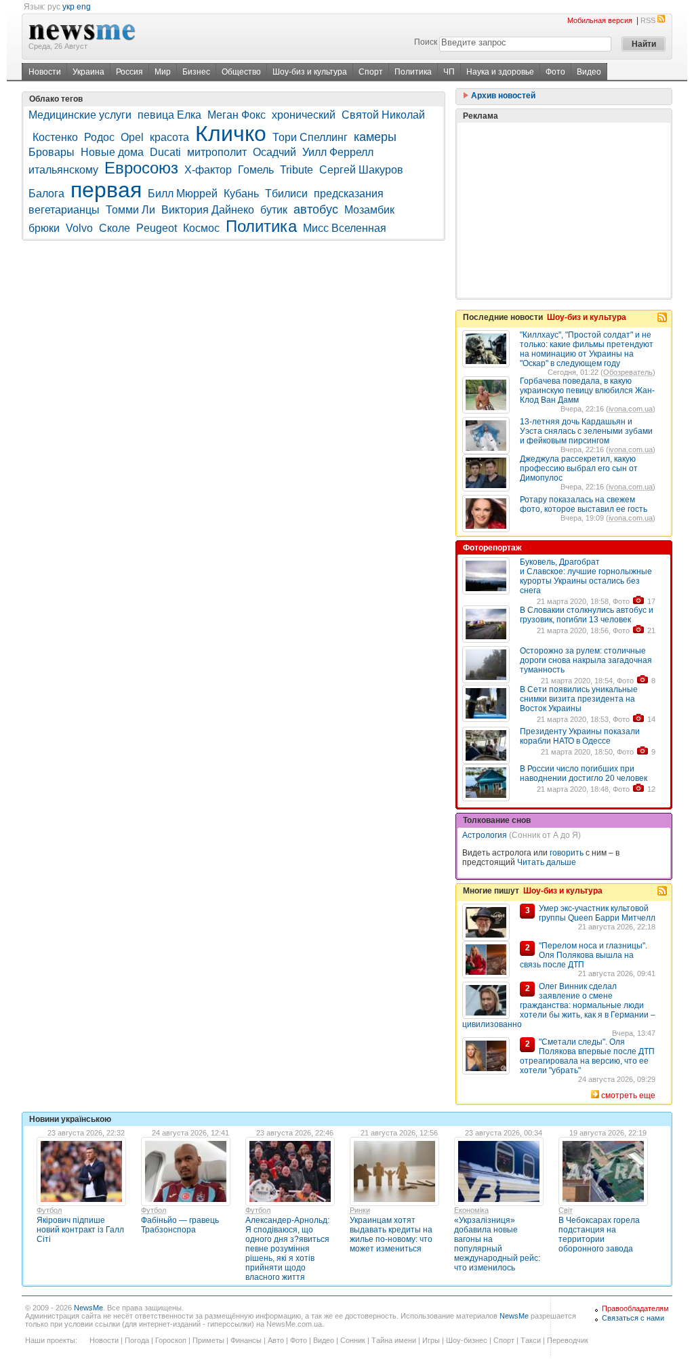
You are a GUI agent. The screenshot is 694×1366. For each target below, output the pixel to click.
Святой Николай (383, 115)
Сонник (352, 1340)
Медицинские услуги (79, 115)
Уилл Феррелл (337, 152)
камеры (375, 137)
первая (106, 190)
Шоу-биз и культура (309, 72)
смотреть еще (628, 1095)
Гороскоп (170, 1340)
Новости (44, 72)
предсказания (349, 193)
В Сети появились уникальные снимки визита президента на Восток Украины (579, 699)
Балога (46, 193)
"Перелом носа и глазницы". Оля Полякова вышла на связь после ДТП (583, 955)
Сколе (114, 228)
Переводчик (567, 1340)
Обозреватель (628, 372)
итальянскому (63, 170)
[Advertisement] (564, 210)
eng (84, 7)
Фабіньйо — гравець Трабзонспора (180, 1225)
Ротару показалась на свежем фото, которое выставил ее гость (583, 504)
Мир (163, 72)
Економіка (471, 1210)
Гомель (256, 170)
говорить (567, 853)
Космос (201, 228)
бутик (273, 210)
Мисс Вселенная (344, 228)
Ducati (165, 152)
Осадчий (274, 152)
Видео (589, 72)
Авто (276, 1340)
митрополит (217, 152)
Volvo (79, 228)
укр (68, 7)
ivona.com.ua (631, 409)
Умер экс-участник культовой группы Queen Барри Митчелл (597, 913)
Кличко (230, 133)
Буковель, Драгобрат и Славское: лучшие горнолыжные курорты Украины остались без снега (586, 576)
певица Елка (169, 115)
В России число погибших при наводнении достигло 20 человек (583, 773)
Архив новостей (502, 95)
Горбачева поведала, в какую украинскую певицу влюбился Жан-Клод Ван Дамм (587, 390)
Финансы (246, 1340)
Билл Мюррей (183, 193)
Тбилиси (286, 193)
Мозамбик (369, 210)
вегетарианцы (64, 210)
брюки (44, 228)
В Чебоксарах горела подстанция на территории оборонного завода (599, 1234)
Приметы (208, 1340)
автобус (315, 209)
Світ (565, 1210)
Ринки (360, 1210)
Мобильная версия (599, 20)
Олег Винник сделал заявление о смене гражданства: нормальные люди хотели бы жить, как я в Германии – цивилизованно (558, 1005)
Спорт (371, 72)
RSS (647, 20)
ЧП (449, 72)
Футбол (49, 1210)
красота (169, 137)
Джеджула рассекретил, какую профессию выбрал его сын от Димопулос (579, 468)
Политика (413, 72)
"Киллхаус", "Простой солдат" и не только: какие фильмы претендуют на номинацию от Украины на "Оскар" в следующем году (586, 349)
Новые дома (112, 152)
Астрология (484, 835)
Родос (99, 137)
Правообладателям (635, 1308)
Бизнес (196, 72)
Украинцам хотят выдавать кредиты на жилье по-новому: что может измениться (391, 1234)
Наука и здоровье (500, 72)
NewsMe (88, 1308)
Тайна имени (393, 1340)
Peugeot (156, 228)
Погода (137, 1340)
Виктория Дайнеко (207, 210)
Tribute (296, 170)
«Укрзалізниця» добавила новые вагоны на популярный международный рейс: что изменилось (497, 1244)
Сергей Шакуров (361, 170)
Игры (431, 1340)
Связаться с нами (633, 1318)
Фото (555, 72)
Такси (530, 1340)
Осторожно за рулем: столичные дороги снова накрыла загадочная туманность (586, 660)
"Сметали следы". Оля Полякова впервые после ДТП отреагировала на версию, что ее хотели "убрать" (587, 1056)
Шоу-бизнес (466, 1340)
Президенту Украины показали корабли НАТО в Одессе (580, 736)
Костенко (55, 137)
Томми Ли (130, 210)
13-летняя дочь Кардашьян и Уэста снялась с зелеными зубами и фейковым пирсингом (586, 431)
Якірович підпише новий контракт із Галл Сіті (80, 1230)
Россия (129, 72)
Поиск (425, 42)
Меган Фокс (236, 115)
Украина (88, 72)
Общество (241, 72)
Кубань (241, 193)
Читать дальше (546, 862)
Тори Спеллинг (310, 137)
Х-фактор (208, 170)
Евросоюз (141, 168)
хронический (303, 115)
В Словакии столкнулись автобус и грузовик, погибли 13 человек (586, 614)
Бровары (51, 152)
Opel (132, 137)
